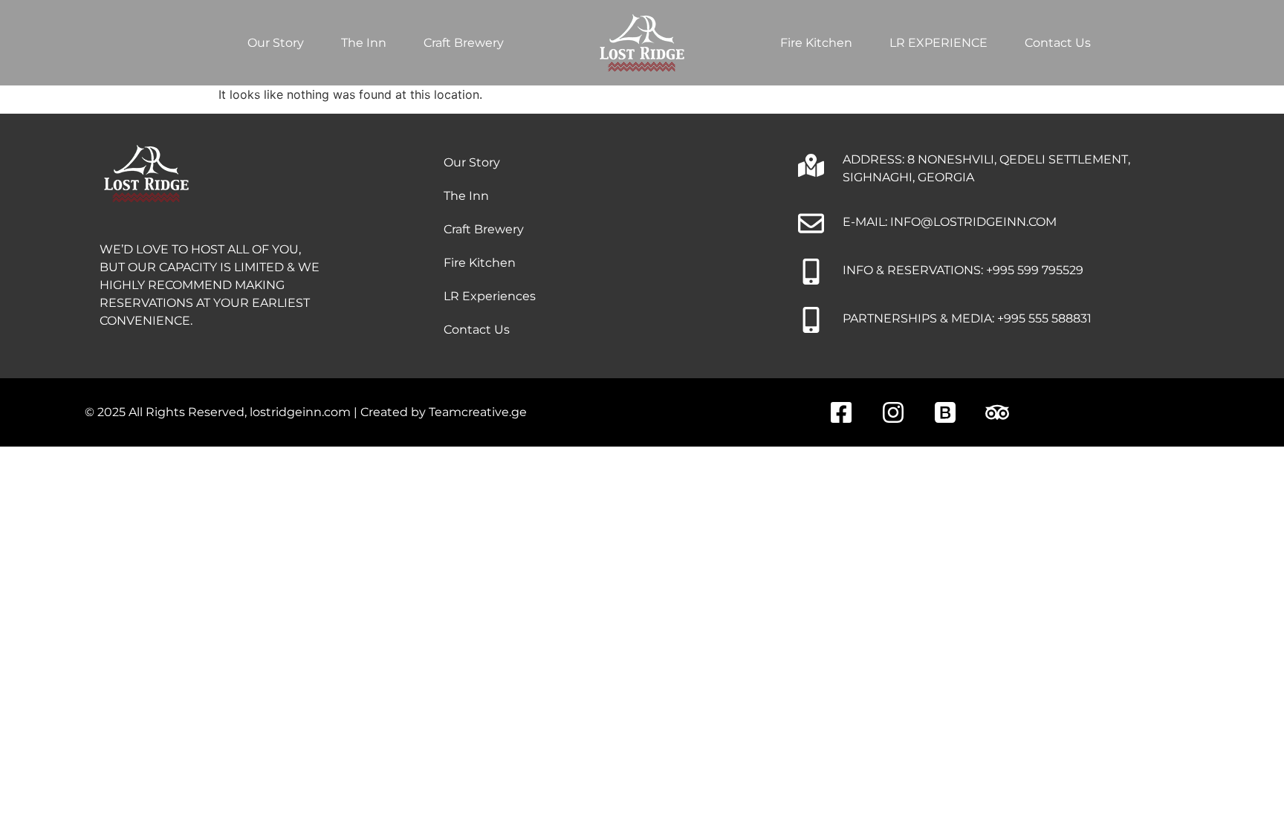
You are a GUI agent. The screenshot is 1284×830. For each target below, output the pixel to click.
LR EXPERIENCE (938, 43)
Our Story (275, 43)
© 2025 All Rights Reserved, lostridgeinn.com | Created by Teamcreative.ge (306, 412)
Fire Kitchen (816, 43)
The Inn (363, 43)
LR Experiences (490, 296)
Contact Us (1058, 43)
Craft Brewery (464, 43)
